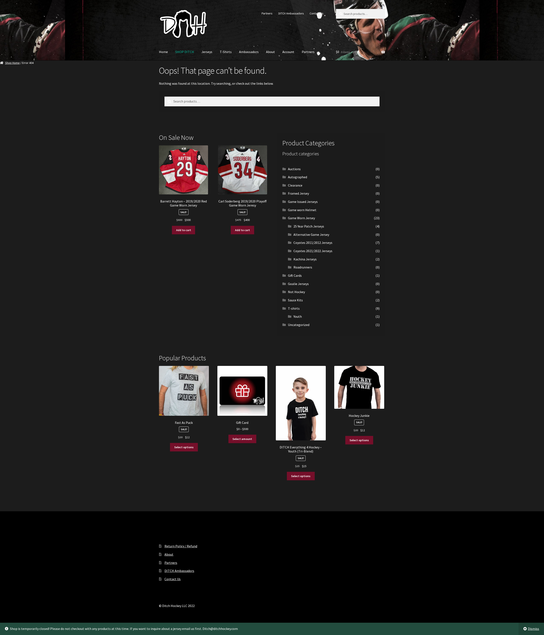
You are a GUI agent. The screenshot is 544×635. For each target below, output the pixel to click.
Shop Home (12, 63)
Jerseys (206, 52)
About (270, 52)
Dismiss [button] (533, 629)
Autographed (297, 177)
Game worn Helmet (302, 210)
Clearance (295, 185)
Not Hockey (296, 292)
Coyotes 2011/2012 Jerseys (312, 242)
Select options (184, 447)
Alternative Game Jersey (311, 234)
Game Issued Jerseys (303, 201)
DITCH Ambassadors (291, 13)
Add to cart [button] (183, 230)
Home (163, 52)
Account (288, 52)
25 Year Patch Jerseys (308, 226)
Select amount (242, 439)
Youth (297, 316)
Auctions (294, 169)
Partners (267, 13)
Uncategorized (298, 325)
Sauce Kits (295, 300)
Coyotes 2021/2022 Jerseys (312, 251)
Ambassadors (249, 52)
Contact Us (316, 13)
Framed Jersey (298, 193)
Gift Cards (295, 275)
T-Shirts (226, 52)
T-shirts (294, 308)
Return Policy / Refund (180, 546)
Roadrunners (302, 267)
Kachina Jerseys (305, 259)
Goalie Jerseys (298, 284)
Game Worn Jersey (301, 218)
